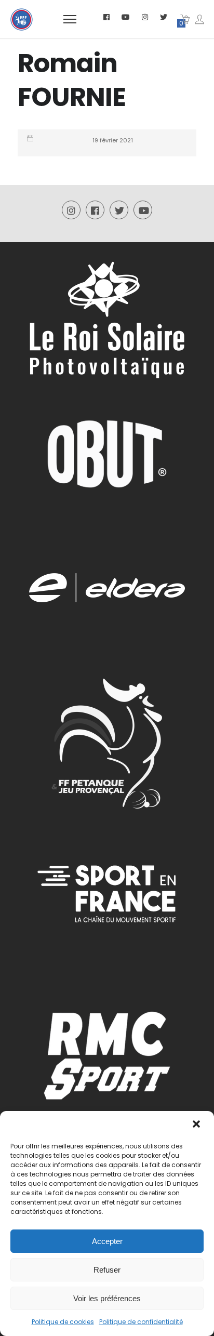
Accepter (107, 1241)
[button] (197, 1125)
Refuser (107, 1269)
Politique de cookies (63, 1321)
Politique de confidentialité (141, 1321)
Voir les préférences (107, 1298)
